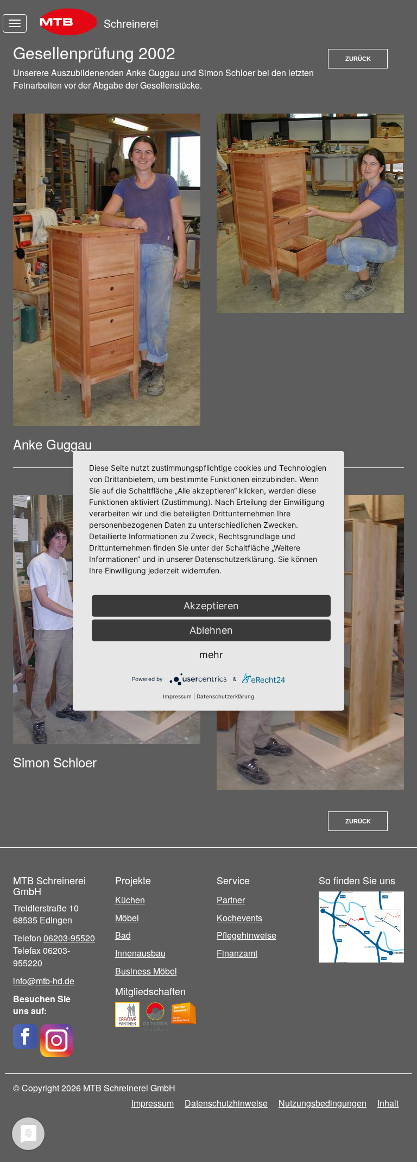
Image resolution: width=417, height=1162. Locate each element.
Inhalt (388, 1103)
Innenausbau (140, 953)
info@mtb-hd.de (43, 980)
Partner (231, 900)
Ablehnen (211, 630)
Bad (123, 935)
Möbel (127, 917)
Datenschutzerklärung (225, 696)
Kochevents (239, 917)
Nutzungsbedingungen (323, 1103)
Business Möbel (146, 971)
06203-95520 (69, 938)
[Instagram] (56, 1036)
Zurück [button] (358, 58)
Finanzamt (237, 953)
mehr (211, 654)
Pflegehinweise (246, 935)
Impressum (152, 1103)
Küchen (130, 900)
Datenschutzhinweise (226, 1103)
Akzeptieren (211, 605)
